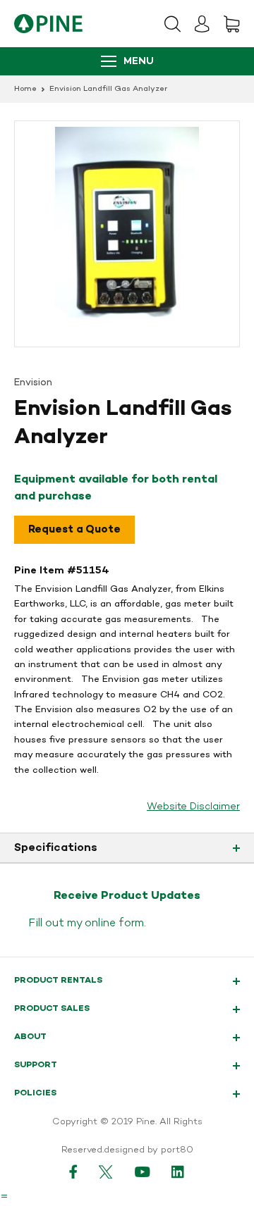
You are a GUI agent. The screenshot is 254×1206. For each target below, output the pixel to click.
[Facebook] (73, 1171)
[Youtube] (142, 1171)
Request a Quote (74, 530)
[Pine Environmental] (48, 23)
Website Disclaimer (193, 807)
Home (25, 89)
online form (114, 923)
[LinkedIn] (178, 1171)
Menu (138, 61)
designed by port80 (148, 1150)
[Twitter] (106, 1171)
